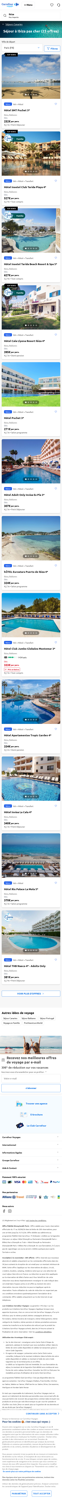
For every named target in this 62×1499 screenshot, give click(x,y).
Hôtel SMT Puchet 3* (17, 110)
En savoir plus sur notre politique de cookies (22, 1471)
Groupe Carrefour (10, 1160)
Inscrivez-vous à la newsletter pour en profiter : (23, 1072)
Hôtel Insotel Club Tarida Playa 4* (25, 187)
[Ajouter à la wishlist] (55, 104)
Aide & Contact (9, 1168)
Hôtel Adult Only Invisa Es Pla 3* (24, 494)
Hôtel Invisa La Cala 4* (18, 812)
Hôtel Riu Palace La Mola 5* (21, 889)
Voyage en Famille (11, 1023)
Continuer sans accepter (41, 1413)
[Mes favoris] (51, 5)
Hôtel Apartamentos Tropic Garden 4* (27, 735)
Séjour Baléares (29, 1018)
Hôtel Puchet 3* (14, 418)
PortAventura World (33, 1023)
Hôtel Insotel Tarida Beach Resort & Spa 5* (30, 264)
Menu (29, 4)
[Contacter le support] (58, 5)
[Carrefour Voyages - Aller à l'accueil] (10, 5)
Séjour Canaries (10, 1018)
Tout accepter (41, 1493)
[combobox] (22, 46)
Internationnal (9, 1145)
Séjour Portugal (47, 1018)
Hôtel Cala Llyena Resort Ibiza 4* (24, 341)
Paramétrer (19, 1493)
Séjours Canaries (13, 24)
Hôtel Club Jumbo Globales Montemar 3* (29, 648)
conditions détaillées (43, 1332)
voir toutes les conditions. (36, 1220)
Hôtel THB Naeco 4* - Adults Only (25, 966)
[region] (31, 1454)
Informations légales (12, 1152)
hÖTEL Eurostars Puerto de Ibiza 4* (26, 571)
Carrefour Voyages (11, 1137)
